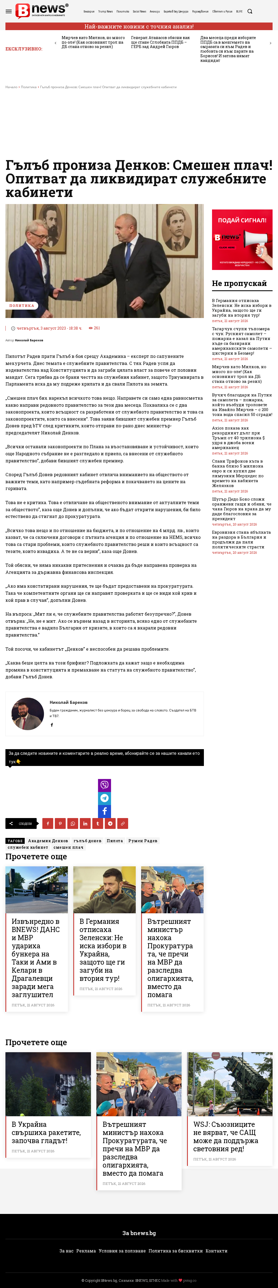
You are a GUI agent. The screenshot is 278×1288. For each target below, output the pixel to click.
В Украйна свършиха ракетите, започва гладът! (46, 1132)
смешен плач (68, 847)
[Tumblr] (97, 823)
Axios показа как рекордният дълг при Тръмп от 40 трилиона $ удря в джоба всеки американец (238, 437)
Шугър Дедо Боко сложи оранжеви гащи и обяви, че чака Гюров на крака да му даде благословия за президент (241, 508)
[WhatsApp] (72, 823)
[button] (249, 11)
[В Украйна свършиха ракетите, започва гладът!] (48, 1084)
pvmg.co (189, 1280)
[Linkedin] (85, 823)
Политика (29, 87)
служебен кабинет (28, 847)
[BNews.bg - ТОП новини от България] (42, 11)
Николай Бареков (29, 340)
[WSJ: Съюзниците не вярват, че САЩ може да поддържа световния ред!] (230, 1084)
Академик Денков (48, 840)
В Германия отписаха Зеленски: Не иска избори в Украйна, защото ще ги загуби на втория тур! (103, 950)
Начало (11, 87)
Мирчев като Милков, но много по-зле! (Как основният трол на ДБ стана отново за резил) (93, 42)
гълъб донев (88, 840)
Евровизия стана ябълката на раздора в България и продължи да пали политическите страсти (241, 539)
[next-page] (270, 43)
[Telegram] (110, 823)
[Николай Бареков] (27, 714)
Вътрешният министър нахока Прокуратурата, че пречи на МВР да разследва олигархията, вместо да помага (170, 958)
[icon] (104, 787)
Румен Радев (142, 840)
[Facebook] (52, 724)
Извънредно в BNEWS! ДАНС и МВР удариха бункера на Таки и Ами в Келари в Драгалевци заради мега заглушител (36, 958)
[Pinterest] (60, 823)
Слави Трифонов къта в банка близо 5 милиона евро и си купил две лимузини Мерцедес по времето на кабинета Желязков (238, 473)
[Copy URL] (122, 823)
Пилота (115, 840)
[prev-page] (55, 43)
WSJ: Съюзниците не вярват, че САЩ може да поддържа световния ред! (225, 1136)
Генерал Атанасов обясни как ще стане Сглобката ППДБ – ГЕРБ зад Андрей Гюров (160, 42)
